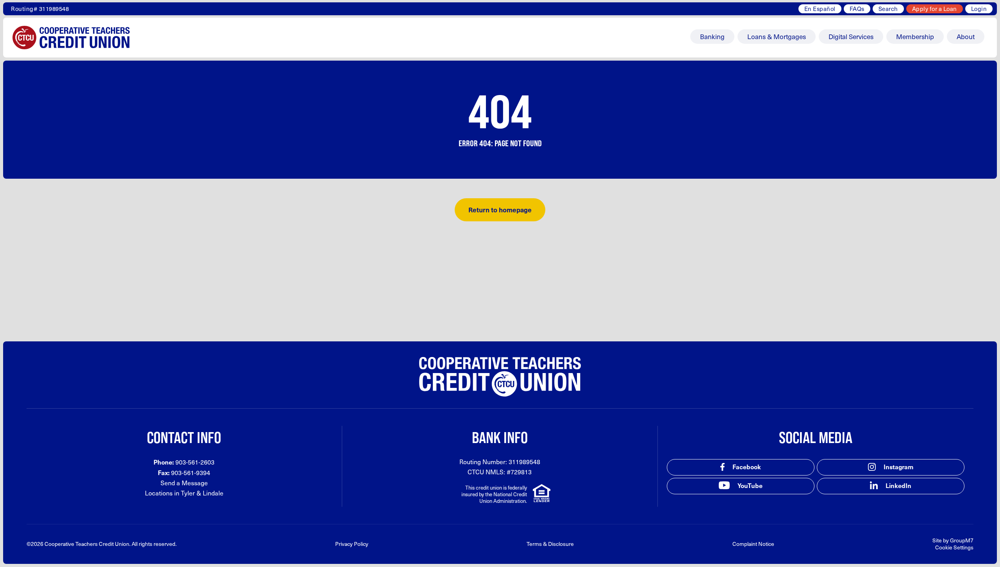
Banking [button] (712, 36)
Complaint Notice (753, 543)
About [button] (966, 36)
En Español (820, 9)
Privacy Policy (351, 543)
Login (979, 9)
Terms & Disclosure (550, 543)
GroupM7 (961, 540)
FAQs (857, 9)
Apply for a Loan (934, 9)
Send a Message (184, 483)
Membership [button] (915, 36)
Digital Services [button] (851, 36)
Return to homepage (500, 209)
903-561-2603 (194, 462)
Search (888, 9)
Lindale (213, 493)
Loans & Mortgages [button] (776, 36)
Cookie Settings (954, 547)
